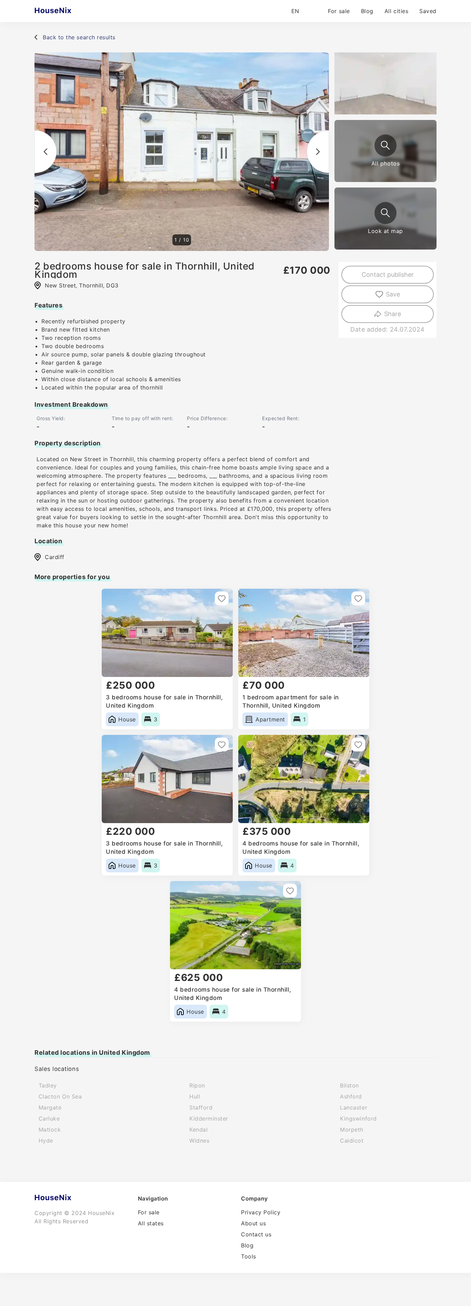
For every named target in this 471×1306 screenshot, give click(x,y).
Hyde (46, 1140)
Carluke (49, 1118)
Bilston (349, 1085)
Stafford (200, 1107)
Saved (428, 11)
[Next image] (318, 151)
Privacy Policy (261, 1212)
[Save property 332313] (222, 598)
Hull (194, 1096)
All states (151, 1223)
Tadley (48, 1085)
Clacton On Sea (60, 1096)
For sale (339, 11)
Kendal (198, 1129)
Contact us (256, 1234)
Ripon (197, 1085)
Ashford (351, 1096)
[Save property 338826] (358, 598)
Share (392, 313)
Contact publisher (388, 274)
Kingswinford (358, 1118)
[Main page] (66, 11)
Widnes (199, 1140)
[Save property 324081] (358, 744)
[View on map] (385, 213)
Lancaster (353, 1107)
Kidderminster (208, 1118)
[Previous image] (45, 151)
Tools (248, 1256)
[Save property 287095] (222, 744)
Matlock (50, 1129)
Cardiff (54, 557)
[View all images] (385, 145)
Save (393, 294)
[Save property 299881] (290, 891)
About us (253, 1223)
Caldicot (351, 1140)
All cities (396, 11)
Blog (367, 11)
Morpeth (351, 1129)
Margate (50, 1107)
